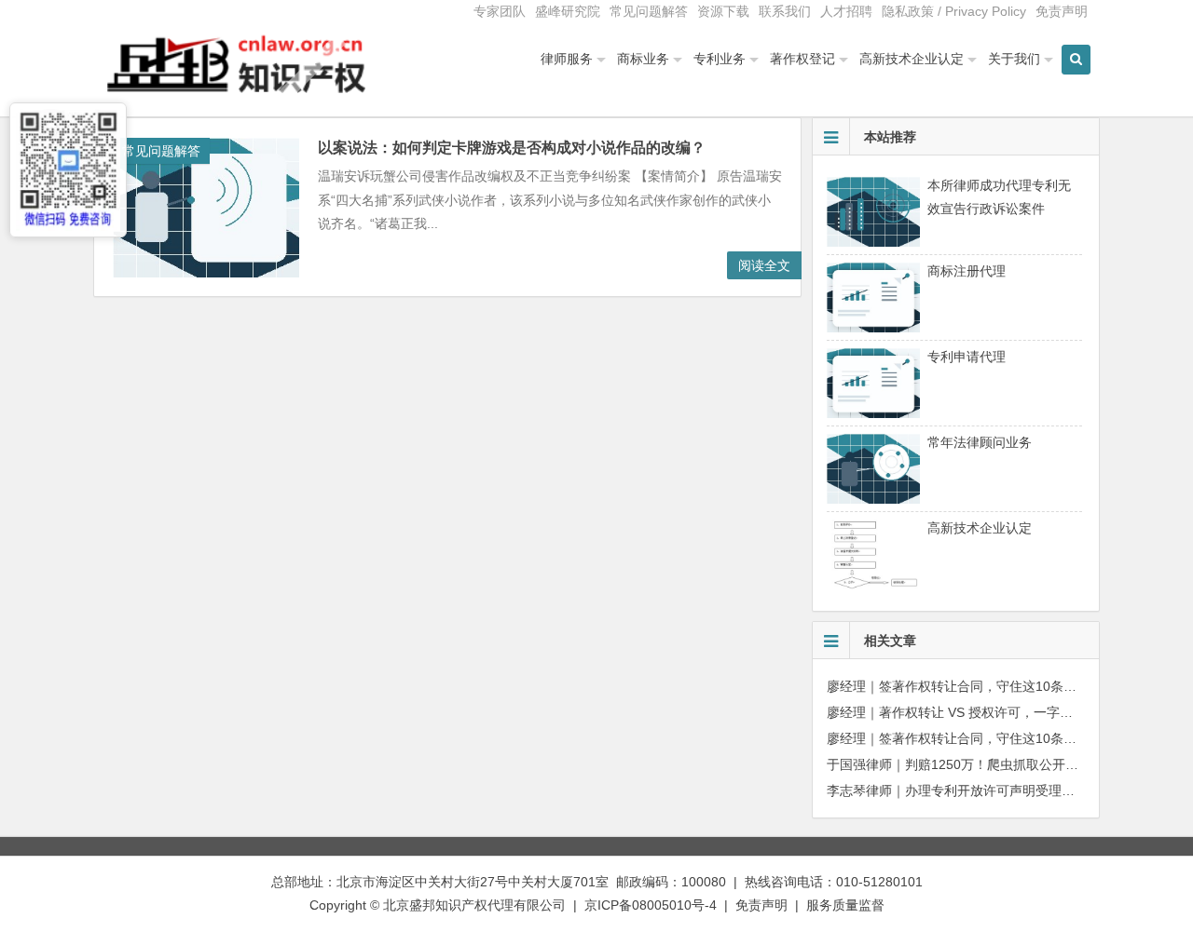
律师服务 (567, 58)
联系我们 (785, 11)
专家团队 (499, 11)
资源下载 (723, 11)
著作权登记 (802, 58)
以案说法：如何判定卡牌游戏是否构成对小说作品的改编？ (512, 147)
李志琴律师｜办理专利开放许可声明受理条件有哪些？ (983, 790)
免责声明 (1061, 11)
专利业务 (719, 58)
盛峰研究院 (567, 11)
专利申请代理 (966, 356)
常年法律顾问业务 (979, 442)
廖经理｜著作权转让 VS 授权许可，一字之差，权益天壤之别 (1002, 712)
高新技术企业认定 (911, 58)
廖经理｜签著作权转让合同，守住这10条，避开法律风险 (991, 686)
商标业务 (643, 58)
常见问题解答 (649, 11)
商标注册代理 (966, 270)
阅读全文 (764, 265)
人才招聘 (846, 11)
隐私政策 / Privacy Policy (954, 11)
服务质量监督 (845, 905)
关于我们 (1014, 58)
